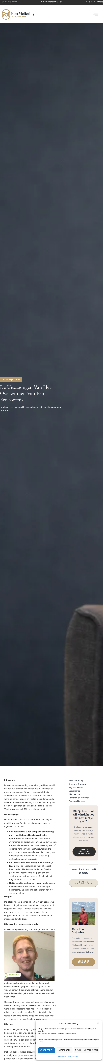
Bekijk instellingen (86, 1050)
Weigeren (64, 1050)
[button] (98, 1023)
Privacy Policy (73, 1056)
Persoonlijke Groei (11, 379)
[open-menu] (95, 14)
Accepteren (46, 1050)
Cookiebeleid (62, 1056)
